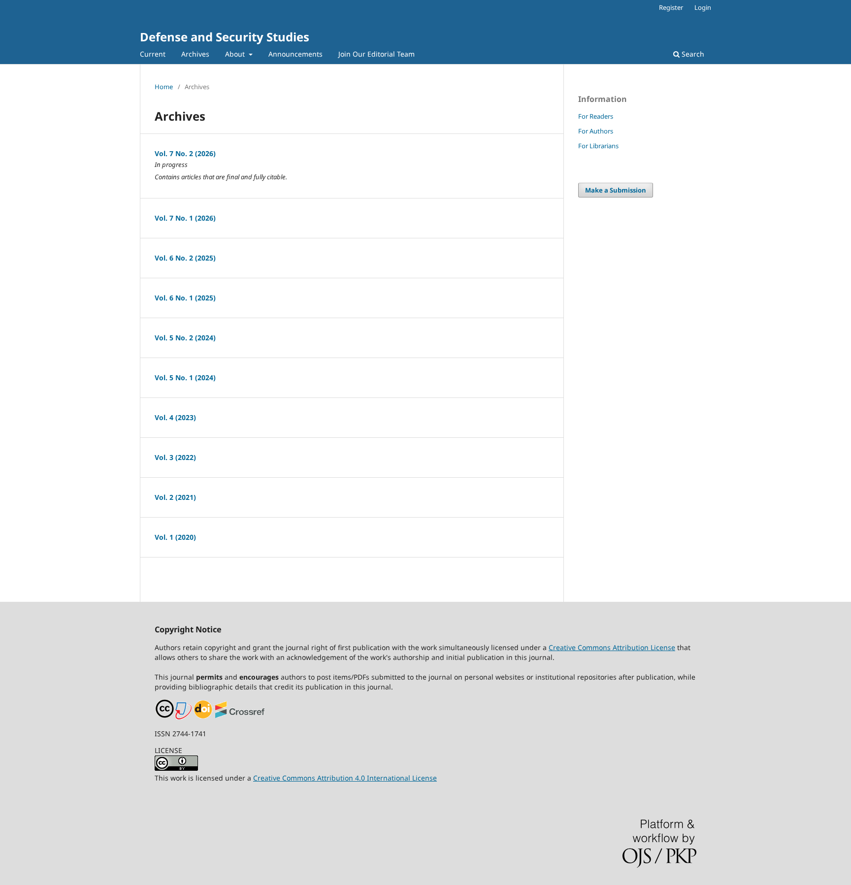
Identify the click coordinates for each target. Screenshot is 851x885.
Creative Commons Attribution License (612, 647)
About (236, 54)
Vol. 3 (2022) (175, 457)
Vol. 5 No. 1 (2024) (185, 377)
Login (702, 7)
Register (671, 7)
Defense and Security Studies (224, 37)
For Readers (595, 116)
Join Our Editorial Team (376, 54)
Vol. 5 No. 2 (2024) (185, 337)
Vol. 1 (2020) (175, 537)
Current (152, 54)
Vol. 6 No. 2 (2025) (185, 257)
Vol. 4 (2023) (175, 417)
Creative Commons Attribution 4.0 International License (345, 778)
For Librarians (598, 145)
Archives (195, 54)
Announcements (295, 54)
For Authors (595, 131)
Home (164, 86)
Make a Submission (615, 190)
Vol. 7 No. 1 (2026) (185, 218)
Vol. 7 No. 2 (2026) (185, 153)
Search (692, 54)
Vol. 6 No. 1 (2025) (185, 297)
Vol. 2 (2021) (175, 497)
